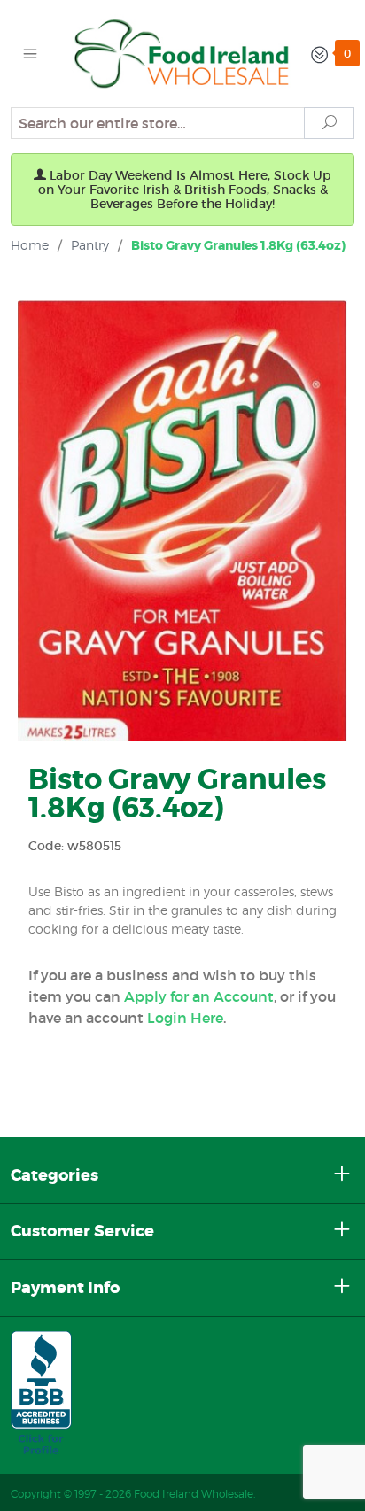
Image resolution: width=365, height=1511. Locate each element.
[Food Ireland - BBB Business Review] (41, 1394)
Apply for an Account (199, 996)
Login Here (185, 1018)
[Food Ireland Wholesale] (183, 52)
